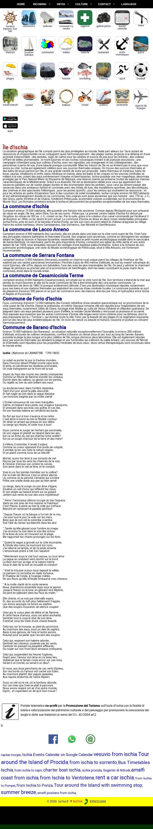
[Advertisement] (75, 814)
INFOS (61, 4)
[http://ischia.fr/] (90, 739)
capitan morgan (11, 755)
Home (21, 4)
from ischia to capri (28, 770)
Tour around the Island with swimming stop (98, 785)
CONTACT (104, 4)
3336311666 (97, 801)
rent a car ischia (115, 777)
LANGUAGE (128, 4)
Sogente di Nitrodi (116, 770)
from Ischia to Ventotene (67, 777)
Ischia (77, 801)
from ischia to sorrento (93, 762)
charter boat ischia (62, 770)
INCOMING (39, 4)
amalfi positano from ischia (56, 793)
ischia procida (92, 770)
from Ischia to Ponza (35, 785)
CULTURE (81, 4)
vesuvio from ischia (115, 754)
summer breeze (18, 792)
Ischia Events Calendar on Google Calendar (57, 754)
